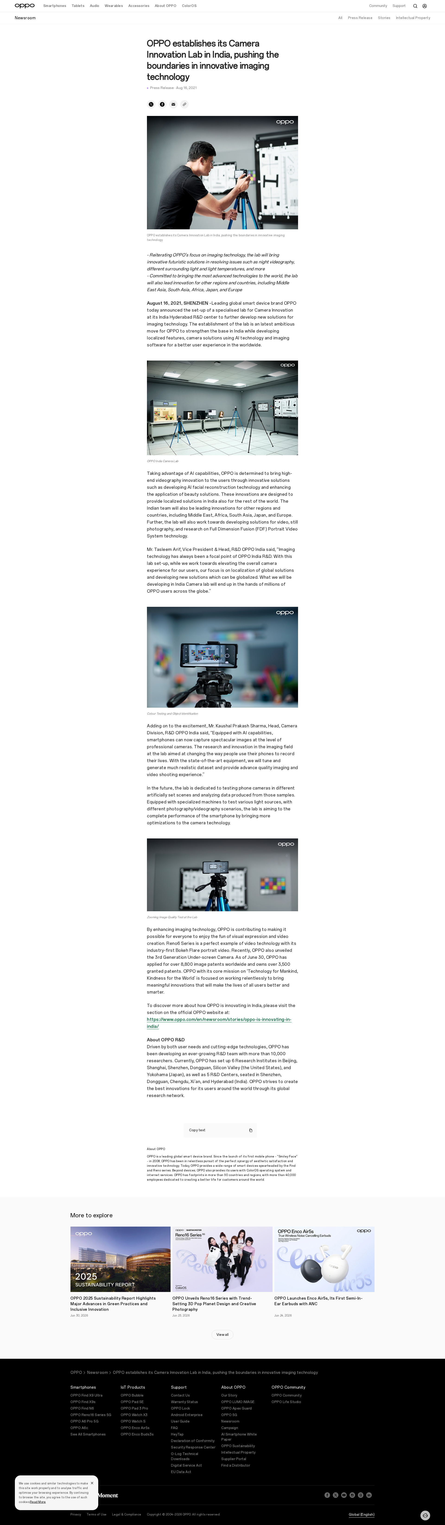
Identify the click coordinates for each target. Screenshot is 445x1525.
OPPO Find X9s (83, 1402)
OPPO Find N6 (82, 1408)
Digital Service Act (186, 1465)
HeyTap (177, 1434)
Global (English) (362, 1515)
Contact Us (180, 1395)
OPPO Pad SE (132, 1402)
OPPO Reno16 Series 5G (90, 1415)
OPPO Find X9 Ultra (86, 1395)
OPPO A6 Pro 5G (84, 1421)
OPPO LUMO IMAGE (238, 1402)
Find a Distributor (235, 1465)
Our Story (229, 1395)
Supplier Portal (233, 1459)
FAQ (174, 1428)
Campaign (229, 1428)
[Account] (424, 6)
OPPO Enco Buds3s (137, 1434)
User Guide (180, 1421)
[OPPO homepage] (25, 6)
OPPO (76, 1372)
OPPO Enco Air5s (135, 1428)
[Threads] (360, 1495)
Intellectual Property (413, 18)
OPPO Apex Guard (236, 1408)
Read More (38, 1502)
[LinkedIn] (369, 1495)
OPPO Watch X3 (134, 1415)
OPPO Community (287, 1395)
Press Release (360, 18)
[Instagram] (352, 1495)
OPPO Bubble (132, 1395)
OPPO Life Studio (286, 1402)
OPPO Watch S (133, 1421)
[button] (425, 1515)
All (340, 18)
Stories (384, 18)
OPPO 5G (229, 1415)
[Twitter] (335, 1495)
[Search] (415, 6)
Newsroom (97, 1372)
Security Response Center (193, 1447)
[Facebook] (327, 1495)
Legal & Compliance (126, 1514)
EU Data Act (181, 1472)
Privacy (75, 1514)
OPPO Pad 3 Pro (134, 1408)
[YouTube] (344, 1495)
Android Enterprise (187, 1415)
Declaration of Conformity (193, 1441)
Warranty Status (184, 1402)
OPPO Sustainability (238, 1446)
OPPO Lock (180, 1408)
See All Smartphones (88, 1434)
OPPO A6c (79, 1428)
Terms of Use (97, 1514)
